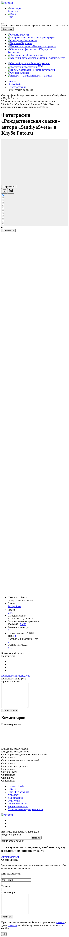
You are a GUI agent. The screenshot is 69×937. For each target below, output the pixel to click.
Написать (7, 917)
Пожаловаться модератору (15, 675)
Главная (12, 81)
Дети (10, 612)
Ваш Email (7, 880)
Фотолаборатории (40, 63)
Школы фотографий (43, 69)
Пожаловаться (10, 710)
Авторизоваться (10, 856)
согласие (12, 925)
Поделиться (8, 230)
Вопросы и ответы (41, 75)
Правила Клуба (16, 786)
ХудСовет (13, 794)
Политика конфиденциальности (25, 809)
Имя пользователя (11, 873)
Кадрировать (9, 186)
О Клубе (12, 789)
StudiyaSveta (14, 606)
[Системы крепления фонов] (34, 745)
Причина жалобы (10, 681)
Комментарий (8, 892)
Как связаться (15, 797)
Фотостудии (33, 67)
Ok (4, 934)
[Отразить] (11, 191)
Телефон (6, 886)
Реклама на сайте (17, 803)
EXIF (23, 624)
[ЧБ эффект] (4, 191)
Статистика (14, 800)
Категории (7, 29)
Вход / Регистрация (18, 792)
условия (60, 922)
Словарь (24, 72)
